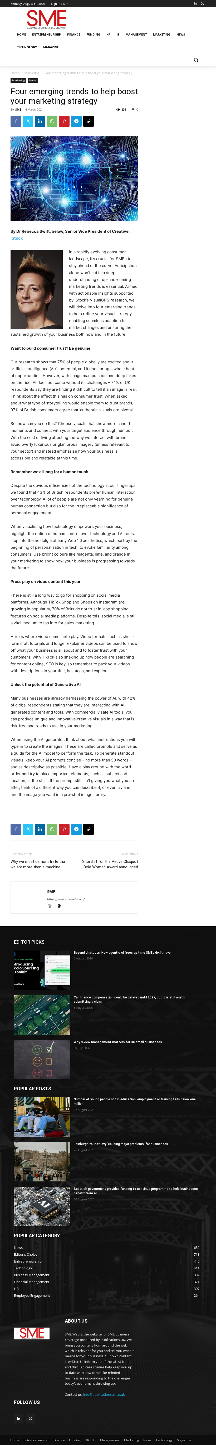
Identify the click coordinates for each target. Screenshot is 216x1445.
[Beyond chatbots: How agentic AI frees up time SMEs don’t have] (42, 970)
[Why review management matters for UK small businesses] (42, 1060)
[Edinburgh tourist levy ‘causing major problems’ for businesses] (42, 1161)
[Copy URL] (88, 121)
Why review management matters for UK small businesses (118, 1042)
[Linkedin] (195, 4)
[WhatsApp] (52, 121)
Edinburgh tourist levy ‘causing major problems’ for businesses (121, 1144)
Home (15, 73)
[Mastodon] (61, 906)
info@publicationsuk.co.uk (104, 1394)
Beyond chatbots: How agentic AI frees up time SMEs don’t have (122, 952)
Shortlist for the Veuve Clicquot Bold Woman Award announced (110, 864)
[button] (196, 60)
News (32, 80)
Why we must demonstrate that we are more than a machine (39, 864)
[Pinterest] (64, 121)
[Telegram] (76, 121)
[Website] (52, 906)
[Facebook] (16, 121)
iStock (17, 238)
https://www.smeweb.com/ (66, 899)
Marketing (32, 73)
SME (18, 109)
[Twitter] (202, 4)
